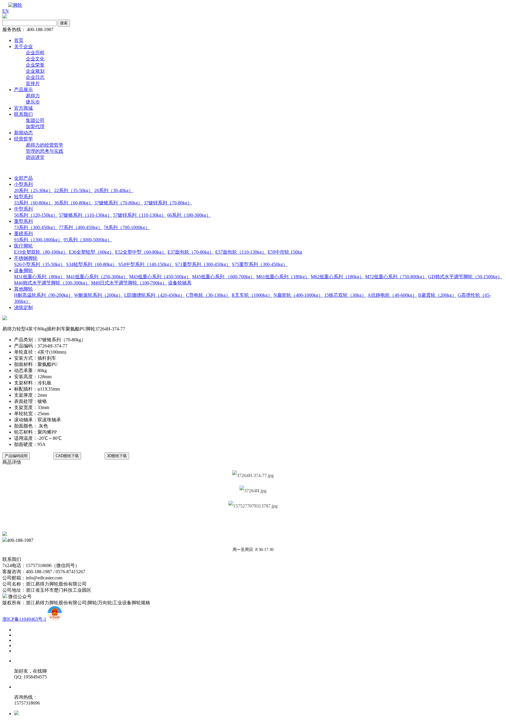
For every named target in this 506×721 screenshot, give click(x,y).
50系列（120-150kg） (36, 215)
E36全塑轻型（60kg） (91, 252)
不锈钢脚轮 (25, 258)
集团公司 (35, 120)
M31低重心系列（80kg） (39, 276)
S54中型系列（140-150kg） (146, 264)
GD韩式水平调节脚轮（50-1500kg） (465, 276)
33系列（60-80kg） (33, 202)
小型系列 (23, 184)
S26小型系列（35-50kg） (39, 264)
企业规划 (35, 71)
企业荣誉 (35, 64)
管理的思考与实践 (44, 151)
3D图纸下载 (117, 456)
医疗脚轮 (23, 245)
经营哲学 (23, 138)
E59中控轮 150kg (285, 252)
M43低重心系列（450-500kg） (160, 276)
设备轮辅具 (180, 282)
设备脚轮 (23, 270)
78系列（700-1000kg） (127, 227)
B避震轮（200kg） (437, 295)
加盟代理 (35, 126)
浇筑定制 (23, 307)
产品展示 (23, 89)
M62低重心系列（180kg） (337, 276)
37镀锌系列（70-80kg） (168, 202)
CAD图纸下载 (67, 456)
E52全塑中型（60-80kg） (140, 252)
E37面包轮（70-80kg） (190, 252)
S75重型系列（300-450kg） (260, 264)
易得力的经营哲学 (44, 144)
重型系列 (23, 221)
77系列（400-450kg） (80, 227)
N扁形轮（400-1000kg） (298, 295)
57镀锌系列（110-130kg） (139, 215)
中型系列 (23, 208)
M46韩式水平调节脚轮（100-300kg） (52, 282)
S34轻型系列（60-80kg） (91, 264)
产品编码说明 (16, 456)
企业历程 (35, 52)
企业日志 (35, 77)
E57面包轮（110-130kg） (240, 252)
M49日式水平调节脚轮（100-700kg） (129, 282)
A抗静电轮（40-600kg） (392, 295)
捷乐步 (33, 101)
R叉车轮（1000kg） (252, 295)
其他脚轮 (23, 288)
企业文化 (35, 58)
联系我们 (23, 114)
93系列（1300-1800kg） (38, 239)
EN (5, 11)
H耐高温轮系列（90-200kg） (43, 295)
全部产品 (23, 178)
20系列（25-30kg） (33, 190)
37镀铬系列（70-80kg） (118, 202)
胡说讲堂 (35, 157)
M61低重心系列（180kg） (283, 276)
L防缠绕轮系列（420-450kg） (154, 295)
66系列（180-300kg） (189, 215)
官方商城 (23, 108)
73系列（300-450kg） (36, 227)
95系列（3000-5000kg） (88, 239)
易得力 (33, 95)
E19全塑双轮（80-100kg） (41, 252)
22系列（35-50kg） (73, 190)
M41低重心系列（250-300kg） (97, 276)
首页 (18, 40)
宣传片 (33, 83)
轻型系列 (23, 196)
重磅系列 (23, 233)
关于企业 (23, 46)
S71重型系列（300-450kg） (203, 264)
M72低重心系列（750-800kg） (396, 276)
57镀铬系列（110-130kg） (85, 215)
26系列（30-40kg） (113, 190)
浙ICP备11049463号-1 (24, 619)
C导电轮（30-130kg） (208, 295)
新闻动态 (23, 132)
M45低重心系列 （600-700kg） (223, 276)
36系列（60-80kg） (73, 202)
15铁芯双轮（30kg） (345, 295)
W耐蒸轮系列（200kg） (98, 295)
